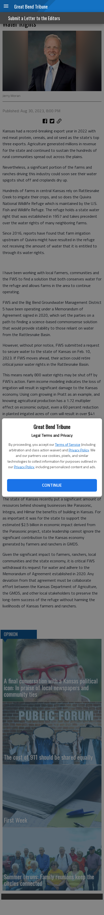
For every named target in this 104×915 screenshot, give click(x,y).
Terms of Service (67, 444)
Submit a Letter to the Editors (34, 18)
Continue (52, 485)
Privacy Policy (79, 450)
